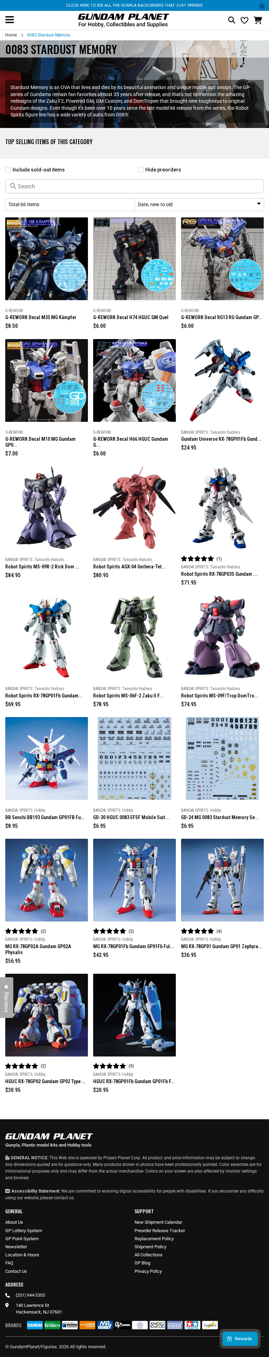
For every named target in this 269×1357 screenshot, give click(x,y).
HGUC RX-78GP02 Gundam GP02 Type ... (45, 1081)
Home (11, 35)
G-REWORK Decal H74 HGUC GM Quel (130, 317)
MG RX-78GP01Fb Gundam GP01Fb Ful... (133, 946)
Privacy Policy (148, 1271)
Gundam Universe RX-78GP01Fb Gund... (221, 439)
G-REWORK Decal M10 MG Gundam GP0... (40, 442)
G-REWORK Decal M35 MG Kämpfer (40, 317)
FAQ (9, 1262)
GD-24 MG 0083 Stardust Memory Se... (220, 817)
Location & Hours (22, 1254)
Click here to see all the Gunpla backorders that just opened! (134, 5)
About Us (14, 1222)
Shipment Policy (150, 1246)
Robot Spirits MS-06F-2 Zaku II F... (128, 695)
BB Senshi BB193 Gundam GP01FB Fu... (45, 817)
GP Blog (142, 1262)
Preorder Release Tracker (159, 1230)
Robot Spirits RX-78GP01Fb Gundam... (44, 695)
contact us (64, 1197)
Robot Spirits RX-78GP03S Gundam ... (219, 574)
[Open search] (231, 20)
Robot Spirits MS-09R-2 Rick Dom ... (42, 566)
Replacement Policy (154, 1238)
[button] (259, 20)
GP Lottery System (23, 1230)
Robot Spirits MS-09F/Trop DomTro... (219, 695)
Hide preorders (163, 170)
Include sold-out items (39, 170)
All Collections (148, 1254)
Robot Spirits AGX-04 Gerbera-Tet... (129, 566)
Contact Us (16, 1271)
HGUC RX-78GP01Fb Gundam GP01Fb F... (134, 1081)
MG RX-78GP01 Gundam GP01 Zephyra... (221, 946)
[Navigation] (9, 19)
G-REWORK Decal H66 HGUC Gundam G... (130, 442)
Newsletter (16, 1246)
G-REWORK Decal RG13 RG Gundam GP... (221, 317)
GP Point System (22, 1238)
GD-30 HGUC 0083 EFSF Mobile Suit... (131, 817)
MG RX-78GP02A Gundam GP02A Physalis (38, 949)
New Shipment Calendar (158, 1222)
